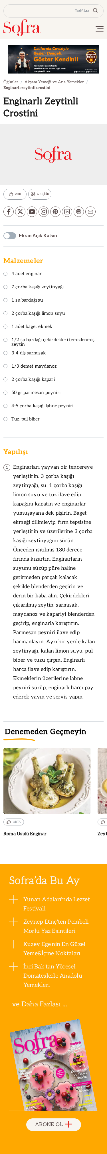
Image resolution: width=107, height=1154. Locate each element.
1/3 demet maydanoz (34, 366)
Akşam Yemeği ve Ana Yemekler (54, 82)
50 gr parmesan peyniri (35, 393)
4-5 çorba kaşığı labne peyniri (42, 406)
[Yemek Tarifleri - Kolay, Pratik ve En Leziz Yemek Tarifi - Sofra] (22, 27)
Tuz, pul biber (25, 419)
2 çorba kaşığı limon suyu (38, 313)
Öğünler (10, 82)
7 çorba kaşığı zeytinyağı (37, 287)
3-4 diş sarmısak (28, 353)
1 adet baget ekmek (31, 327)
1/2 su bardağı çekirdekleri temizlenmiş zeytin (52, 342)
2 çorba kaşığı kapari (33, 379)
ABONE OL (49, 1125)
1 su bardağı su (27, 300)
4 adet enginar (26, 274)
